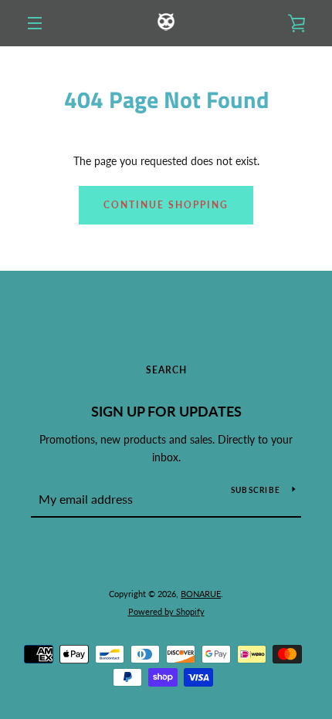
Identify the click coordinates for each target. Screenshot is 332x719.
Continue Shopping (166, 205)
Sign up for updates (166, 411)
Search (166, 370)
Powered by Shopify (166, 611)
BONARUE (201, 594)
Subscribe (255, 490)
